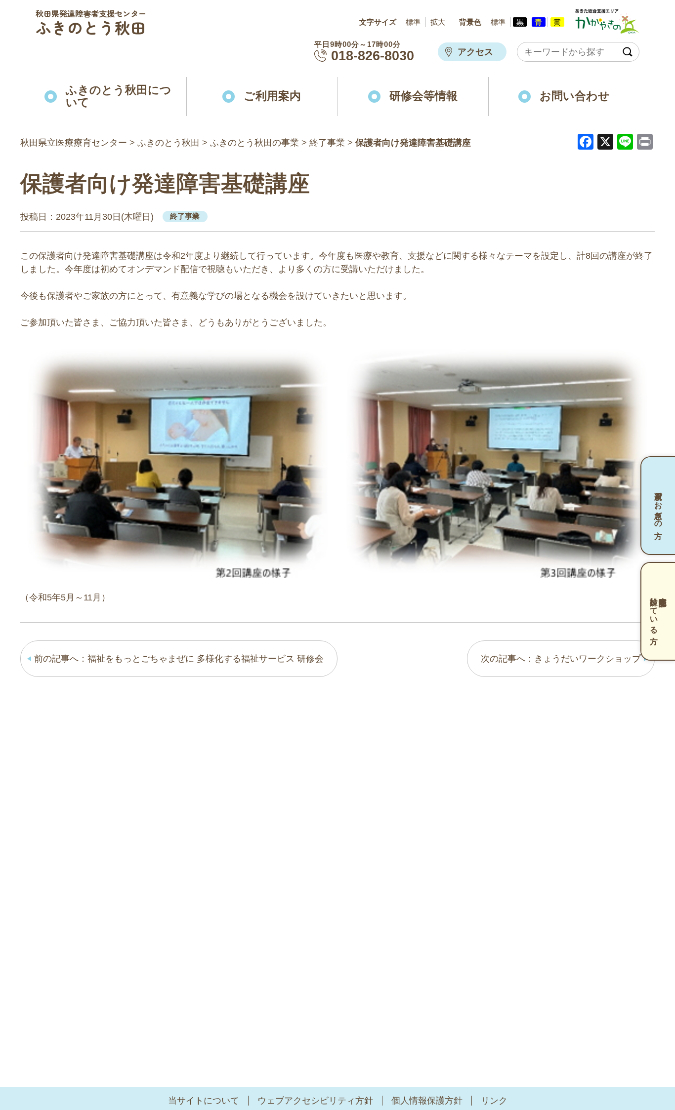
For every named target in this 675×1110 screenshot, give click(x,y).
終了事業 (185, 216)
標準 (413, 22)
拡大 (437, 22)
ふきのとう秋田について (118, 96)
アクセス (475, 52)
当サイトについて (203, 1101)
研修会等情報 (423, 96)
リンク (494, 1101)
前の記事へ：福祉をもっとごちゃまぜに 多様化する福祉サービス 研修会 (179, 659)
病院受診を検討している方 (658, 611)
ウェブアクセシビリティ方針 (315, 1101)
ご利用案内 (272, 96)
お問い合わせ (575, 96)
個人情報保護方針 (427, 1101)
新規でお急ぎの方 (658, 505)
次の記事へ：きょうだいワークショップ (561, 659)
